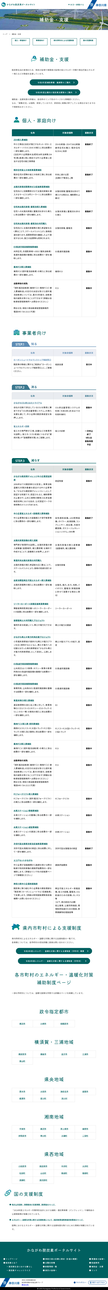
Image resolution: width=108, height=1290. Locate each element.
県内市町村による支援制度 (64, 40)
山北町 (43, 1173)
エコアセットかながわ (23, 860)
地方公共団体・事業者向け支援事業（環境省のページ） (34, 1204)
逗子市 (64, 1054)
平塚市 (22, 1128)
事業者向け (40, 40)
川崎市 (43, 1023)
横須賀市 (22, 1054)
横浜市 (22, 1023)
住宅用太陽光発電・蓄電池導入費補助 (30, 206)
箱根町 (85, 1173)
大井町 (85, 1166)
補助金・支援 (7, 295)
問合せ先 (25, 1285)
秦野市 (85, 1128)
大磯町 (64, 1135)
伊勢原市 (22, 1135)
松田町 (22, 1173)
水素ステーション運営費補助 (26, 827)
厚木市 (22, 1091)
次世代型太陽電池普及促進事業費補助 (31, 843)
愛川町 (43, 1098)
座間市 (85, 1091)
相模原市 (64, 1023)
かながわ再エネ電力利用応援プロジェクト (32, 637)
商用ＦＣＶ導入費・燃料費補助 (26, 723)
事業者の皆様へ (8, 282)
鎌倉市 (43, 1054)
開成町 (64, 1173)
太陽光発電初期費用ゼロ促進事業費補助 (32, 186)
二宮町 (85, 1135)
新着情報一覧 (7, 274)
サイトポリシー (81, 1282)
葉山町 (22, 1061)
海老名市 (64, 1091)
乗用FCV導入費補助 (22, 266)
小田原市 (22, 1166)
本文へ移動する (77, 4)
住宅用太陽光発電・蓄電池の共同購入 (30, 223)
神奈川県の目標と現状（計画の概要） (10, 269)
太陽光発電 (6, 286)
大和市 (43, 1091)
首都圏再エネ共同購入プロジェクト (29, 620)
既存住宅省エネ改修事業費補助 (28, 169)
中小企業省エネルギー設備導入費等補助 (31, 513)
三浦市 (85, 1054)
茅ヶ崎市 (64, 1128)
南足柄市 (43, 1166)
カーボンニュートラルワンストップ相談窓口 (32, 359)
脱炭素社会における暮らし (20, 1266)
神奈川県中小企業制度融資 (26, 883)
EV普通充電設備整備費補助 (26, 246)
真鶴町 (22, 1180)
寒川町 (43, 1135)
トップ (4, 260)
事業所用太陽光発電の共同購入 (28, 560)
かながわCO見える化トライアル (28, 402)
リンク (4, 299)
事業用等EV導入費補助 (24, 700)
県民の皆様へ (7, 278)
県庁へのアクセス (98, 1282)
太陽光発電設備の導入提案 (26, 540)
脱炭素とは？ (7, 264)
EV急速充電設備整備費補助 (26, 663)
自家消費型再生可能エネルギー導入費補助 (32, 580)
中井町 (64, 1166)
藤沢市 (43, 1128)
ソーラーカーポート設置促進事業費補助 (31, 603)
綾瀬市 (22, 1098)
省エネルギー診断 (21, 426)
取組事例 (5, 291)
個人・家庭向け (21, 40)
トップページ (12, 1259)
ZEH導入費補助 (21, 139)
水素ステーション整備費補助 (26, 810)
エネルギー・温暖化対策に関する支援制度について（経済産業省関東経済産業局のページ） (48, 1219)
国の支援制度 (88, 40)
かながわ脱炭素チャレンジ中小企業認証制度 (33, 478)
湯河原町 (43, 1180)
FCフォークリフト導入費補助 (26, 794)
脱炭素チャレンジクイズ (19, 1270)
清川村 (64, 1098)
